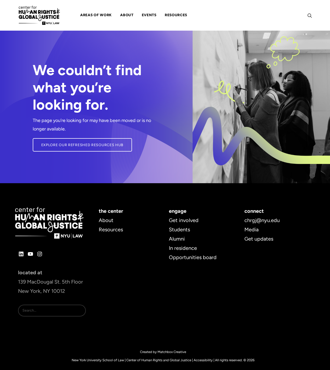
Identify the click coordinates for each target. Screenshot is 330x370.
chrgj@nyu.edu (262, 220)
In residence (183, 248)
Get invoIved (184, 220)
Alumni (177, 239)
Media (251, 229)
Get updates (258, 239)
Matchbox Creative (172, 352)
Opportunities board (193, 257)
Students (179, 229)
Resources (111, 229)
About (106, 220)
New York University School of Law (98, 360)
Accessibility (203, 360)
